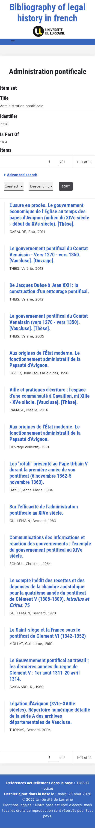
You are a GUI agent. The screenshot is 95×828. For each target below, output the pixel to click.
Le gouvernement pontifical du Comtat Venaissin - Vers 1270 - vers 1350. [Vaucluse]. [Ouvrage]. (48, 254)
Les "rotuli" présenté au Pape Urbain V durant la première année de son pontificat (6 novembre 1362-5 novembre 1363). (48, 473)
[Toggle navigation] (13, 42)
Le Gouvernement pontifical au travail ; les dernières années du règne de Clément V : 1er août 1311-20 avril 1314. (49, 669)
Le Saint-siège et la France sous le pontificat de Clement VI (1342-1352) (47, 633)
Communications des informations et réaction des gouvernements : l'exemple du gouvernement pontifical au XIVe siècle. (50, 546)
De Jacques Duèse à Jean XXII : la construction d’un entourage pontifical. (49, 288)
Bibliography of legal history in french (47, 13)
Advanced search (22, 175)
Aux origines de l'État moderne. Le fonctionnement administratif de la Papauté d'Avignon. (44, 359)
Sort (66, 186)
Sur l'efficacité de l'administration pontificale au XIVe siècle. (43, 510)
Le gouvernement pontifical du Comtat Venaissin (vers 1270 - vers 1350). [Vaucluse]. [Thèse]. (48, 322)
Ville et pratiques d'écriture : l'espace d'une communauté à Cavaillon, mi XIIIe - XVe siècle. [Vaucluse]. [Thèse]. (49, 396)
